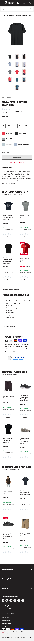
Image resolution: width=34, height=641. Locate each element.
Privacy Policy (6, 620)
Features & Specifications (11, 289)
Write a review (18, 111)
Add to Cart (17, 157)
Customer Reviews (9, 326)
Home (3, 15)
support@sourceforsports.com (14, 608)
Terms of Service (6, 623)
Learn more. (4, 638)
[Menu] (2, 3)
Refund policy (6, 626)
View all (29, 192)
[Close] (30, 632)
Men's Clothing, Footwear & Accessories (17, 15)
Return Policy (5, 152)
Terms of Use (5, 617)
